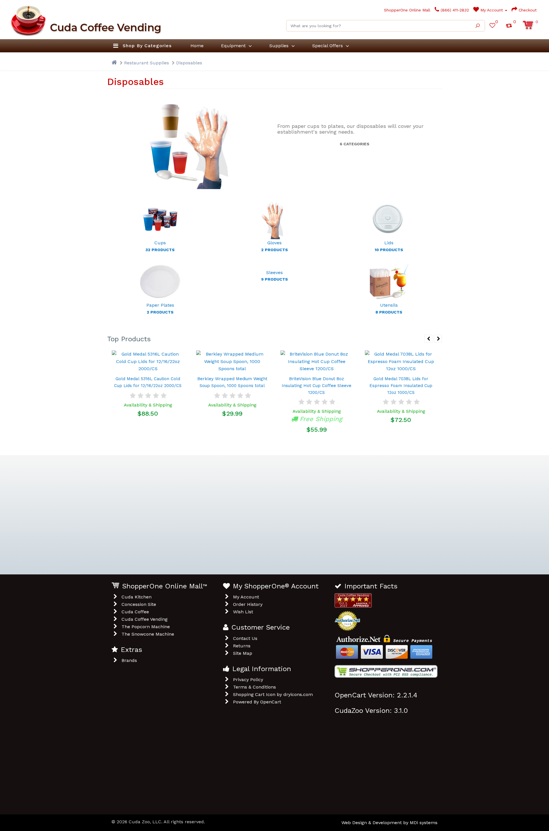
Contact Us (245, 638)
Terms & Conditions (254, 687)
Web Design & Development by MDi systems (389, 822)
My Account (491, 10)
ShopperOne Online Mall (406, 10)
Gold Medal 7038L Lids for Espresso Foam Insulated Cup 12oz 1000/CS (400, 385)
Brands (129, 660)
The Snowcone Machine (148, 634)
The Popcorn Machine (146, 626)
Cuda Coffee (135, 611)
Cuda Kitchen (137, 597)
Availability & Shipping (148, 405)
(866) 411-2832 (454, 10)
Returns (241, 645)
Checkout (527, 10)
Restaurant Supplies (146, 63)
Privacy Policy (248, 679)
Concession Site (139, 604)
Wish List (243, 611)
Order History (247, 604)
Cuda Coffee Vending (145, 619)
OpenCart (270, 702)
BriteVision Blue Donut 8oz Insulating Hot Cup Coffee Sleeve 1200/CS (316, 385)
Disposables (189, 63)
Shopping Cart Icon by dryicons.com (273, 694)
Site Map (242, 653)
